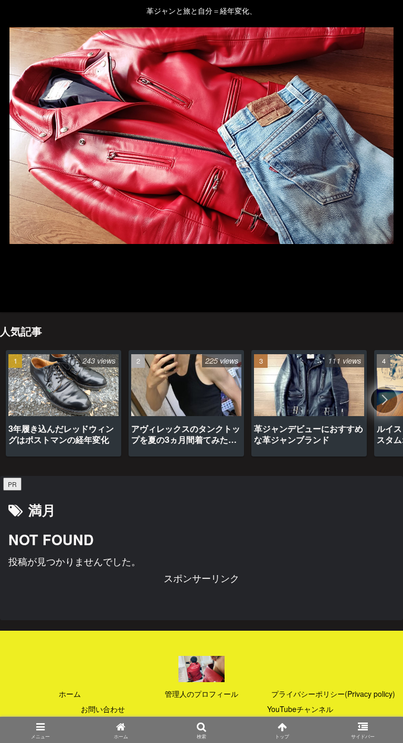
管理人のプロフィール (201, 693)
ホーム (70, 693)
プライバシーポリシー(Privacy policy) (333, 693)
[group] (63, 403)
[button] (384, 400)
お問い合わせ (103, 709)
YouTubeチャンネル (300, 709)
